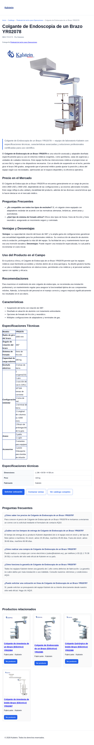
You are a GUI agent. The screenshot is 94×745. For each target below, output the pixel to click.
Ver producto (11, 661)
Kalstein (9, 7)
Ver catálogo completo (60, 492)
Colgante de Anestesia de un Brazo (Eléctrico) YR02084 (16, 646)
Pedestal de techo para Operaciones (23, 42)
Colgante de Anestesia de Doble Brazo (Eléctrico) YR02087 (16, 702)
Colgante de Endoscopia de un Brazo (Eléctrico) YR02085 (47, 648)
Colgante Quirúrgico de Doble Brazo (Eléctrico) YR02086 (76, 646)
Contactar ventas (36, 492)
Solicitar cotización (13, 492)
